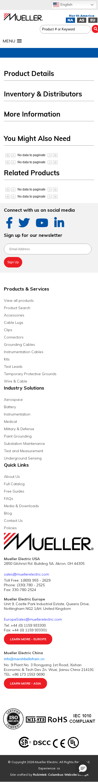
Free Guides (14, 491)
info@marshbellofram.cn (24, 659)
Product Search (17, 307)
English (65, 4)
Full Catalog (14, 484)
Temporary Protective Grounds (30, 373)
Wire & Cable (15, 381)
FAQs (8, 498)
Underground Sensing (23, 458)
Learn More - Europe (28, 639)
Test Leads (13, 366)
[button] (83, 768)
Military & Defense (19, 428)
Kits (7, 359)
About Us (12, 476)
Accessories (14, 315)
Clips (8, 329)
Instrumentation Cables (23, 351)
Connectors (14, 337)
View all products (19, 300)
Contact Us (13, 520)
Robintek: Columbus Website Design (60, 774)
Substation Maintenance (24, 443)
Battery (10, 406)
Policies (10, 528)
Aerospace (13, 399)
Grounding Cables (19, 344)
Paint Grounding (18, 436)
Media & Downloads (21, 506)
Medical (10, 421)
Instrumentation (17, 414)
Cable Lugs (13, 322)
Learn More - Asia (25, 683)
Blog (8, 513)
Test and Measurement (23, 451)
